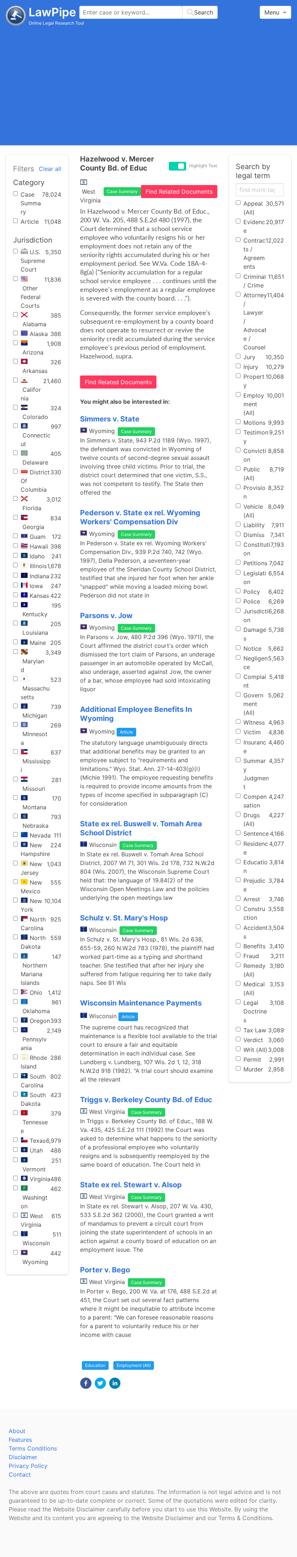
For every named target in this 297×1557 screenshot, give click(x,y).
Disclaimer (23, 1457)
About (17, 1431)
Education (95, 1365)
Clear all (50, 168)
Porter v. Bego (105, 1270)
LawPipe (52, 12)
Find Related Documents (179, 191)
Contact (20, 1474)
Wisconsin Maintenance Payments (141, 1003)
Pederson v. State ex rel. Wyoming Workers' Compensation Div (140, 517)
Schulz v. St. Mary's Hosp (124, 918)
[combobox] (148, 12)
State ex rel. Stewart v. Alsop (131, 1184)
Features (20, 1439)
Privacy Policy (28, 1465)
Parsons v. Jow (106, 615)
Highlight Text (203, 165)
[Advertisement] (148, 85)
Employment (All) (134, 1365)
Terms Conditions (33, 1448)
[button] (86, 1383)
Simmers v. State (109, 419)
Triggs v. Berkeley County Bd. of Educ (146, 1099)
